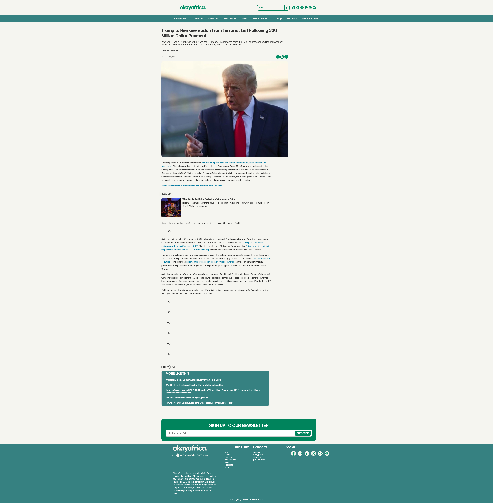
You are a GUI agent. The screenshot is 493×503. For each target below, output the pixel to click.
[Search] (286, 7)
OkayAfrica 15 (181, 18)
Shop (279, 18)
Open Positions (258, 460)
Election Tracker (310, 18)
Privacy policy (257, 455)
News (197, 18)
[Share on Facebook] (163, 367)
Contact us (256, 452)
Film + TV (228, 18)
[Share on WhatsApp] (286, 57)
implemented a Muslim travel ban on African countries (210, 262)
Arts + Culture (260, 18)
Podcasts (292, 18)
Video (244, 18)
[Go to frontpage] (193, 7)
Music (211, 18)
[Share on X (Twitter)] (168, 367)
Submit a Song (258, 457)
